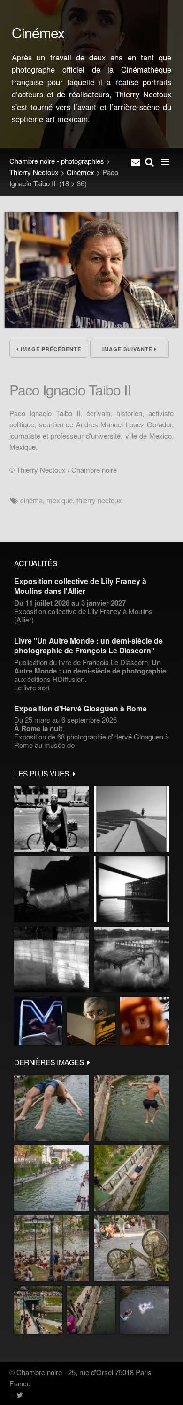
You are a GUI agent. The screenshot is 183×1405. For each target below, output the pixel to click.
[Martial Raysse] (38, 1021)
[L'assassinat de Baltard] (51, 889)
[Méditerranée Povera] (131, 819)
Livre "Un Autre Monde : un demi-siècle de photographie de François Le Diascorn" (88, 645)
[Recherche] (149, 161)
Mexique (59, 500)
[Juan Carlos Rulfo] (144, 1021)
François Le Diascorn (115, 662)
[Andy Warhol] (91, 1021)
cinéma (31, 500)
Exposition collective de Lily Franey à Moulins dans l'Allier (80, 586)
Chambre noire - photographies (56, 161)
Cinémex (80, 172)
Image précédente (50, 348)
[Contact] (136, 161)
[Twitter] (19, 1394)
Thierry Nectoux (34, 172)
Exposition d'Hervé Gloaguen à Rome (80, 708)
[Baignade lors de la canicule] (51, 1108)
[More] (74, 773)
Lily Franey (104, 611)
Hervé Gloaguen (138, 736)
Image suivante (128, 348)
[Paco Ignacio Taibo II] (91, 324)
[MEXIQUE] (51, 819)
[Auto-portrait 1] (51, 959)
